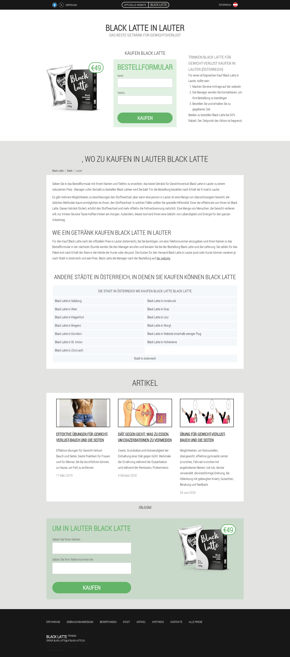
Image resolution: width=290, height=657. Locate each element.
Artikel (141, 622)
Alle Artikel (145, 507)
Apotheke (158, 622)
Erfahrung (53, 622)
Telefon (121, 92)
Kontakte (176, 622)
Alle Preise (195, 622)
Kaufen (145, 118)
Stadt (126, 622)
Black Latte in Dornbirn (68, 334)
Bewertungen (108, 622)
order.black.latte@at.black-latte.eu (65, 640)
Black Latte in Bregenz (68, 325)
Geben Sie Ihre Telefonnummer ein (72, 559)
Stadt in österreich (145, 358)
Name (120, 75)
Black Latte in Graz (158, 309)
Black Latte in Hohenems (162, 342)
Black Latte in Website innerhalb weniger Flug (174, 334)
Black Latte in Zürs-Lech (69, 350)
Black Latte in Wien (66, 309)
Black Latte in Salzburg (68, 301)
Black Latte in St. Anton (68, 342)
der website (163, 258)
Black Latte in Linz (157, 317)
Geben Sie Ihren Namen (66, 539)
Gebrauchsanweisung (80, 622)
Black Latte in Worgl (159, 325)
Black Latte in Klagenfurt (69, 317)
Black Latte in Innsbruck (161, 301)
